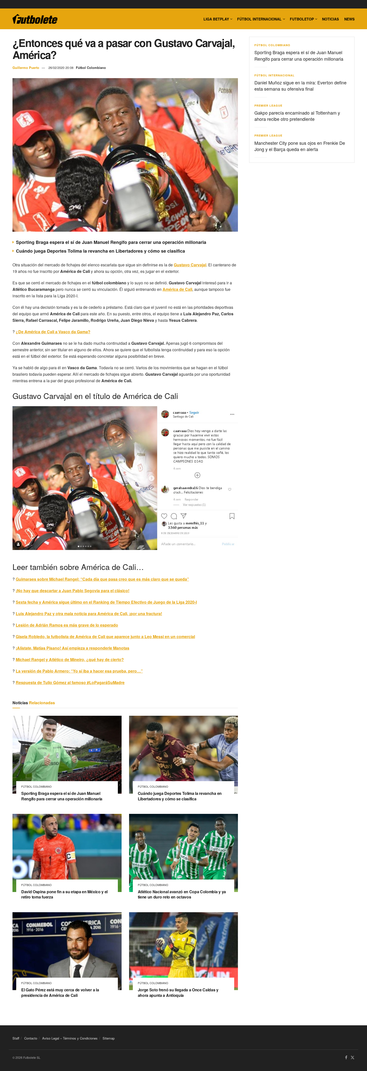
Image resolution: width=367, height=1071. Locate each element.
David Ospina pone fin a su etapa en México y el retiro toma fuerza (64, 894)
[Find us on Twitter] (353, 1058)
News (349, 18)
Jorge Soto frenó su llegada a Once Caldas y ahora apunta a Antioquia (178, 992)
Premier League (268, 105)
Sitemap (109, 1038)
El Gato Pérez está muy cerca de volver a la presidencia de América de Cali (60, 992)
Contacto (30, 1038)
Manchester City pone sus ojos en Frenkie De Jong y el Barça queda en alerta (299, 146)
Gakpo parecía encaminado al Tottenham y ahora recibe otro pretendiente (297, 115)
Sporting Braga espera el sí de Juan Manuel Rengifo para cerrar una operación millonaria (111, 242)
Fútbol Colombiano (91, 67)
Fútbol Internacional (259, 18)
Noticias (330, 18)
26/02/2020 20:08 (60, 67)
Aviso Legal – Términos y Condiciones (70, 1038)
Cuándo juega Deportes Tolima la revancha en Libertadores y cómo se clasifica (100, 251)
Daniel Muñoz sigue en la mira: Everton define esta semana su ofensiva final (300, 85)
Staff (15, 1038)
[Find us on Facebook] (346, 1058)
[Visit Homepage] (34, 19)
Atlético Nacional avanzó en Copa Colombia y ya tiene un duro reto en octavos (182, 894)
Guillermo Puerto (25, 67)
